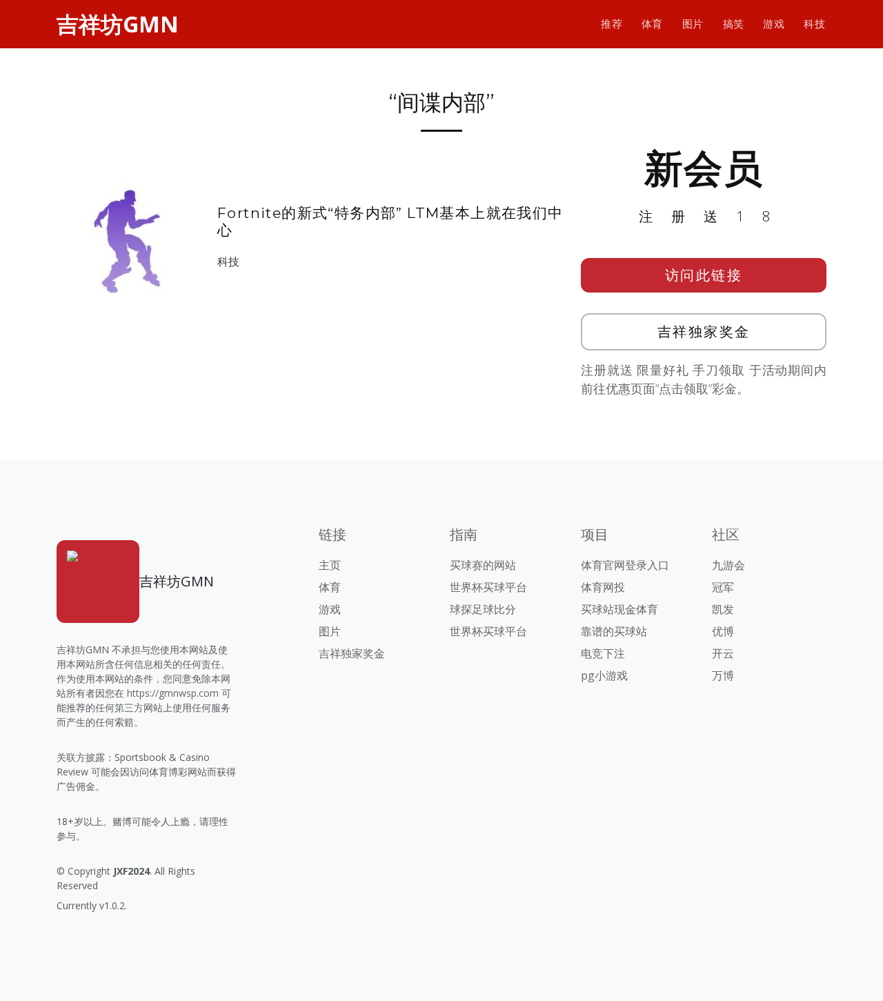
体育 (652, 23)
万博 (723, 675)
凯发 (723, 609)
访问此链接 (704, 275)
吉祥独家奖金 (704, 331)
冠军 (723, 587)
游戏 (773, 23)
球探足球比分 (483, 609)
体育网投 (603, 587)
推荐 (611, 23)
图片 (693, 23)
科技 (814, 23)
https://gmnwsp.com (173, 693)
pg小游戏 (604, 675)
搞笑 (733, 23)
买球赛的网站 (483, 565)
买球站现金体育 (619, 609)
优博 (723, 631)
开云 (723, 653)
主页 (330, 565)
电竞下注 (603, 653)
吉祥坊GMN (118, 24)
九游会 (728, 565)
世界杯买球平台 (488, 587)
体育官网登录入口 (625, 565)
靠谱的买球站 (614, 631)
